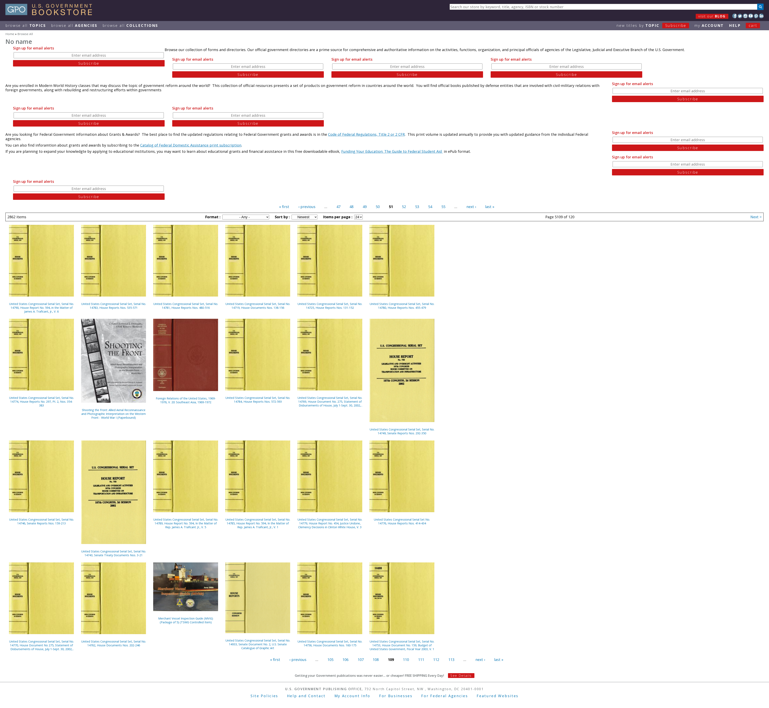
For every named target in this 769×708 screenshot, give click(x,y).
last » (489, 206)
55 (443, 206)
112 (436, 659)
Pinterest (756, 16)
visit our (712, 16)
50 (378, 206)
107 (361, 659)
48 (351, 206)
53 (417, 206)
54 (430, 206)
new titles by (651, 25)
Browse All (25, 25)
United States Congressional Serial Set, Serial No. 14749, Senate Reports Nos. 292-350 (402, 431)
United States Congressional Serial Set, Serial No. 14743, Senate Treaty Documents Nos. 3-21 (113, 553)
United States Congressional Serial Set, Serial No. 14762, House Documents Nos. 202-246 (113, 643)
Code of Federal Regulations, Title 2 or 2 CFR (366, 134)
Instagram (745, 16)
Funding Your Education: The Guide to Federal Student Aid (392, 151)
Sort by (282, 216)
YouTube (750, 16)
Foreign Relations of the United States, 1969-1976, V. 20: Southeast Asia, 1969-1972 (186, 400)
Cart (753, 25)
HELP (735, 25)
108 (376, 659)
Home (9, 34)
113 (451, 659)
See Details (461, 675)
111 (421, 659)
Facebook (734, 16)
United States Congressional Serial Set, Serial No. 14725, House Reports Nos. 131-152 (330, 306)
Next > (756, 216)
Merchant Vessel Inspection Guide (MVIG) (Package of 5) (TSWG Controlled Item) (185, 620)
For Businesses (396, 695)
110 (406, 659)
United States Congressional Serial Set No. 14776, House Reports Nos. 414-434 (402, 521)
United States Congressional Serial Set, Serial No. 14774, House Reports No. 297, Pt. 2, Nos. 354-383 (41, 401)
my (709, 25)
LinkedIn (761, 16)
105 (330, 659)
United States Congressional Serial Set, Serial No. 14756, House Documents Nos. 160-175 (330, 643)
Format (212, 216)
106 (345, 659)
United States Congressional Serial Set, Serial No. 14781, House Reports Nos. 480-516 (185, 306)
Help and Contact (306, 695)
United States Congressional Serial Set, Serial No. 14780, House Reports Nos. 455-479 (402, 306)
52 (404, 206)
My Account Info (352, 695)
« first (284, 206)
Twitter (740, 16)
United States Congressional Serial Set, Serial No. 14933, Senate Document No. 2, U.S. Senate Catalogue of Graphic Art (257, 644)
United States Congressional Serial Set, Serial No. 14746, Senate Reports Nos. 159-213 (41, 521)
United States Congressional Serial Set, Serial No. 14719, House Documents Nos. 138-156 (257, 306)
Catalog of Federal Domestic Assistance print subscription (190, 145)
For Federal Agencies (444, 695)
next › (471, 206)
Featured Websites (497, 695)
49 (365, 206)
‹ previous (306, 206)
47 (338, 206)
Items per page (337, 216)
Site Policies (264, 695)
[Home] (50, 13)
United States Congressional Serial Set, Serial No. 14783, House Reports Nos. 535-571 (113, 306)
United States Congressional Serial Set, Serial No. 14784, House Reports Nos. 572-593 (257, 399)
